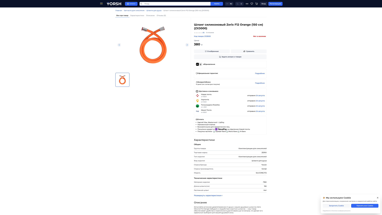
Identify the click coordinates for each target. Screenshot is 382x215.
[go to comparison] (247, 4)
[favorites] (252, 4)
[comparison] (247, 4)
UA (227, 4)
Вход (264, 4)
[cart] (256, 4)
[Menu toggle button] (101, 4)
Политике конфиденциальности (341, 210)
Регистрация (275, 4)
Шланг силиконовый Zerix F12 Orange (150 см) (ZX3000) (186, 10)
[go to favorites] (251, 4)
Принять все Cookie (365, 206)
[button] (119, 45)
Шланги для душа (153, 10)
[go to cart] (256, 4)
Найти (216, 4)
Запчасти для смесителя (134, 10)
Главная (118, 10)
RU (231, 4)
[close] (377, 198)
